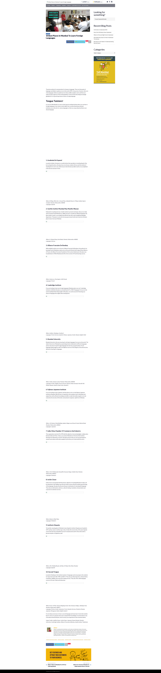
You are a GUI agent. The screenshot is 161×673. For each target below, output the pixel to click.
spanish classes (87, 639)
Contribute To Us (76, 5)
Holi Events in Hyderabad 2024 (100, 29)
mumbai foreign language (77, 639)
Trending (58, 5)
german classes (68, 639)
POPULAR (98, 2)
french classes (61, 639)
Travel (53, 5)
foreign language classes (51, 639)
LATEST (86, 2)
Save (87, 40)
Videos (69, 5)
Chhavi (55, 627)
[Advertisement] (67, 55)
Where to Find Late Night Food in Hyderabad (103, 34)
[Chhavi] (49, 629)
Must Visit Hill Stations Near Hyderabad (102, 32)
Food (48, 5)
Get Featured (85, 5)
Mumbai (64, 5)
